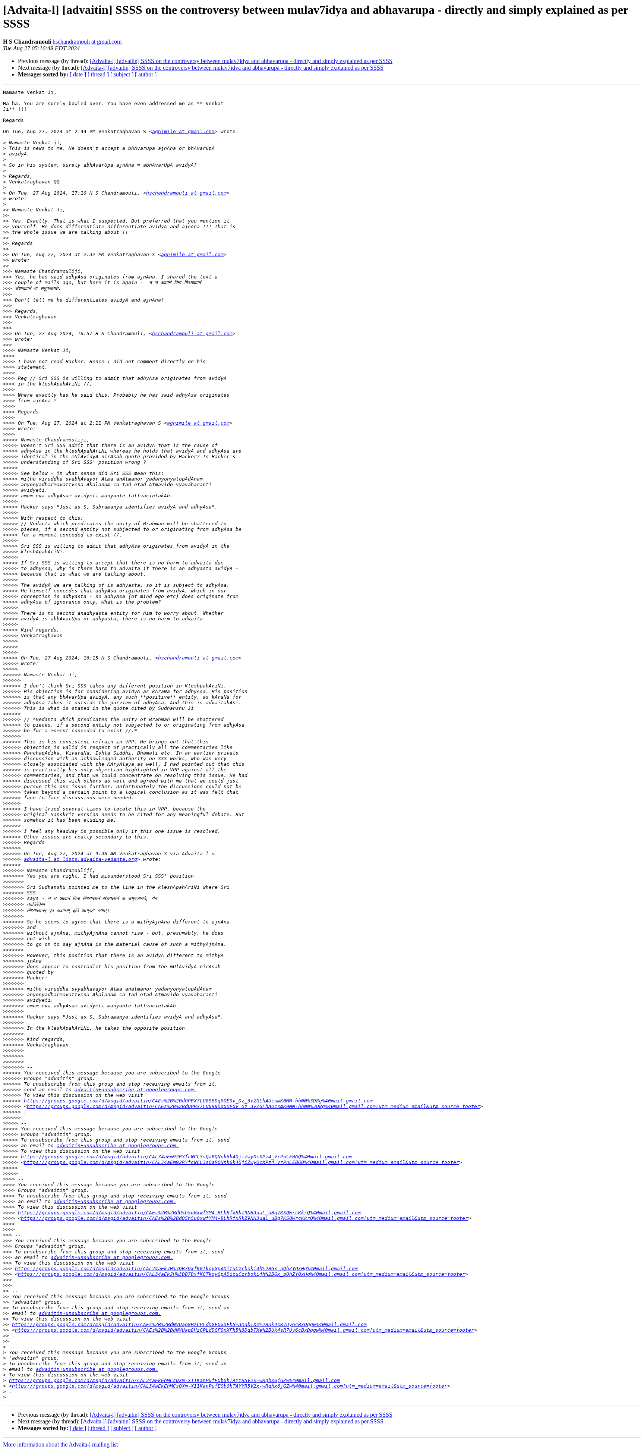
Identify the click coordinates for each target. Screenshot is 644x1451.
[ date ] (78, 74)
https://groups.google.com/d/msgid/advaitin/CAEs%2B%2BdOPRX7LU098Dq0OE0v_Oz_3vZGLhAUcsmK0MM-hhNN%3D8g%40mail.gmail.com (198, 1101)
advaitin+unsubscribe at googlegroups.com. (136, 1089)
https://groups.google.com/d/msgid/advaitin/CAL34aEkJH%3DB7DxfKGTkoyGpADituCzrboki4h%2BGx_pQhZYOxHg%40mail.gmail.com (186, 1268)
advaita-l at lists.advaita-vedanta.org (80, 859)
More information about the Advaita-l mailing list (60, 1444)
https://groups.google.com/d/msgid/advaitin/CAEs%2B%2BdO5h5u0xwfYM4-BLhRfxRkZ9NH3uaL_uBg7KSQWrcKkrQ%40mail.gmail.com (189, 1212)
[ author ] (146, 74)
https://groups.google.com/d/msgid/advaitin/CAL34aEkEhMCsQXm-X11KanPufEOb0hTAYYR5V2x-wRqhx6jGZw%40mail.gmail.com (174, 1380)
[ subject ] (121, 74)
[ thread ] (98, 74)
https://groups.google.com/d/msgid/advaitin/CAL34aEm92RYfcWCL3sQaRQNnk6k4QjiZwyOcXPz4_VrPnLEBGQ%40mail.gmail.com (186, 1156)
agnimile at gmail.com (183, 131)
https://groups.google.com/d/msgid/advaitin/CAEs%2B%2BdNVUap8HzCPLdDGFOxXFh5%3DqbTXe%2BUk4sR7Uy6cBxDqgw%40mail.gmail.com (189, 1324)
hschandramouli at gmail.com (87, 41)
